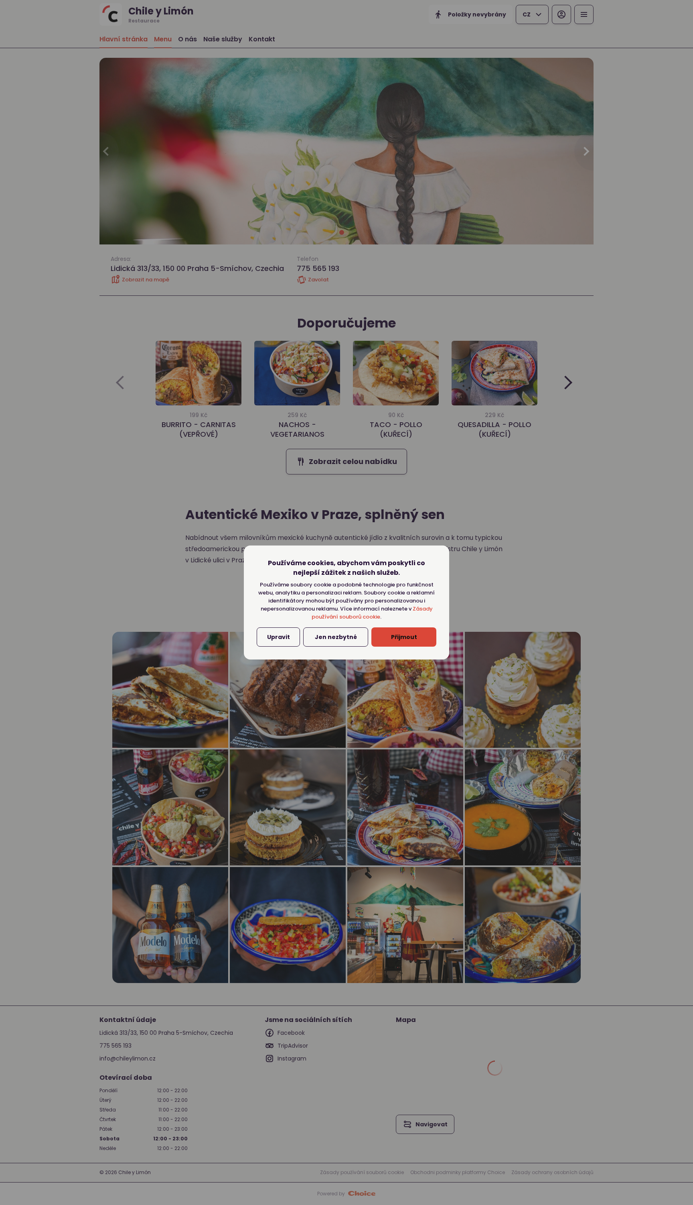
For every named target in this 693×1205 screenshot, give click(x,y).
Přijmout (404, 637)
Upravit (278, 637)
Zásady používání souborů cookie (373, 613)
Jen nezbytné (336, 637)
